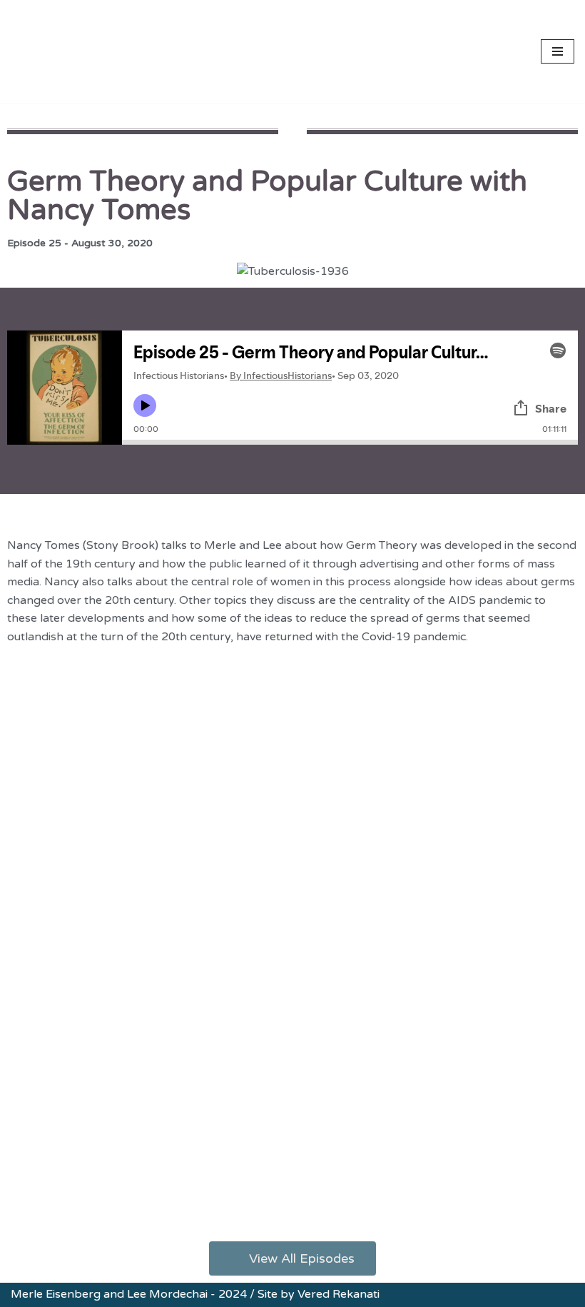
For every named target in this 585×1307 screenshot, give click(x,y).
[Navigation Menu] (557, 51)
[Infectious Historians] (53, 51)
